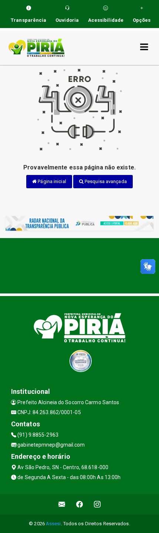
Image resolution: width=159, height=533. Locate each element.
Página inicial (51, 181)
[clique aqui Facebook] (79, 504)
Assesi (53, 523)
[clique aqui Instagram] (97, 504)
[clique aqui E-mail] (61, 504)
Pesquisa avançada (105, 181)
